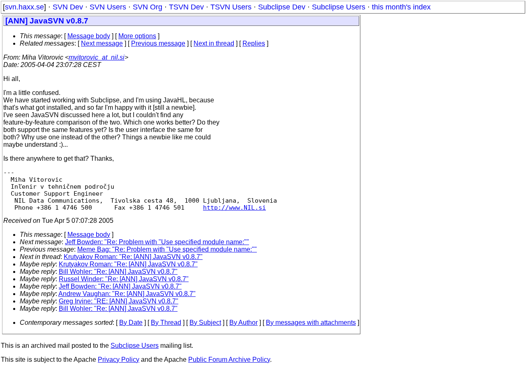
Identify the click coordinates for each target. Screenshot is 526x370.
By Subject (205, 322)
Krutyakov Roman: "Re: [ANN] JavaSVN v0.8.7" (133, 256)
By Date (131, 322)
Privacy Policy (118, 359)
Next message (102, 43)
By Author (243, 322)
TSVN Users (230, 7)
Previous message (158, 43)
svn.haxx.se (24, 7)
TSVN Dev (186, 7)
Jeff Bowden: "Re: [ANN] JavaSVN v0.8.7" (120, 286)
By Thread (166, 322)
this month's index (401, 7)
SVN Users (108, 7)
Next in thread (214, 43)
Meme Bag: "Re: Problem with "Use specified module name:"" (167, 249)
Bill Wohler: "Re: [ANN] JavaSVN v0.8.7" (118, 271)
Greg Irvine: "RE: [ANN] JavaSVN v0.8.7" (118, 301)
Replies (253, 43)
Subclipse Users (338, 7)
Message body (88, 35)
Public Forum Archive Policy (229, 359)
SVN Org (147, 7)
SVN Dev (68, 7)
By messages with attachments (311, 322)
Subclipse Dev (281, 7)
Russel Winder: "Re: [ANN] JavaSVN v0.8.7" (124, 278)
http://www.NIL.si (234, 207)
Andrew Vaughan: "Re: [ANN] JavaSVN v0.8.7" (127, 293)
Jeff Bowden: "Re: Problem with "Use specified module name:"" (157, 241)
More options (137, 35)
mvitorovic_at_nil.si (97, 57)
